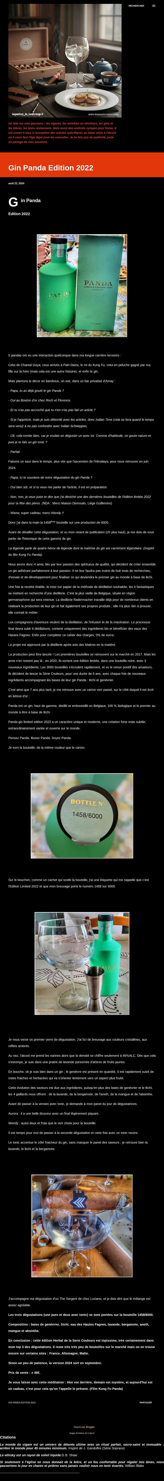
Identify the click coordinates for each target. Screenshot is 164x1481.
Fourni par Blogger (84, 1426)
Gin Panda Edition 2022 (22, 1402)
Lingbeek (91, 1433)
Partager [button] (146, 1402)
